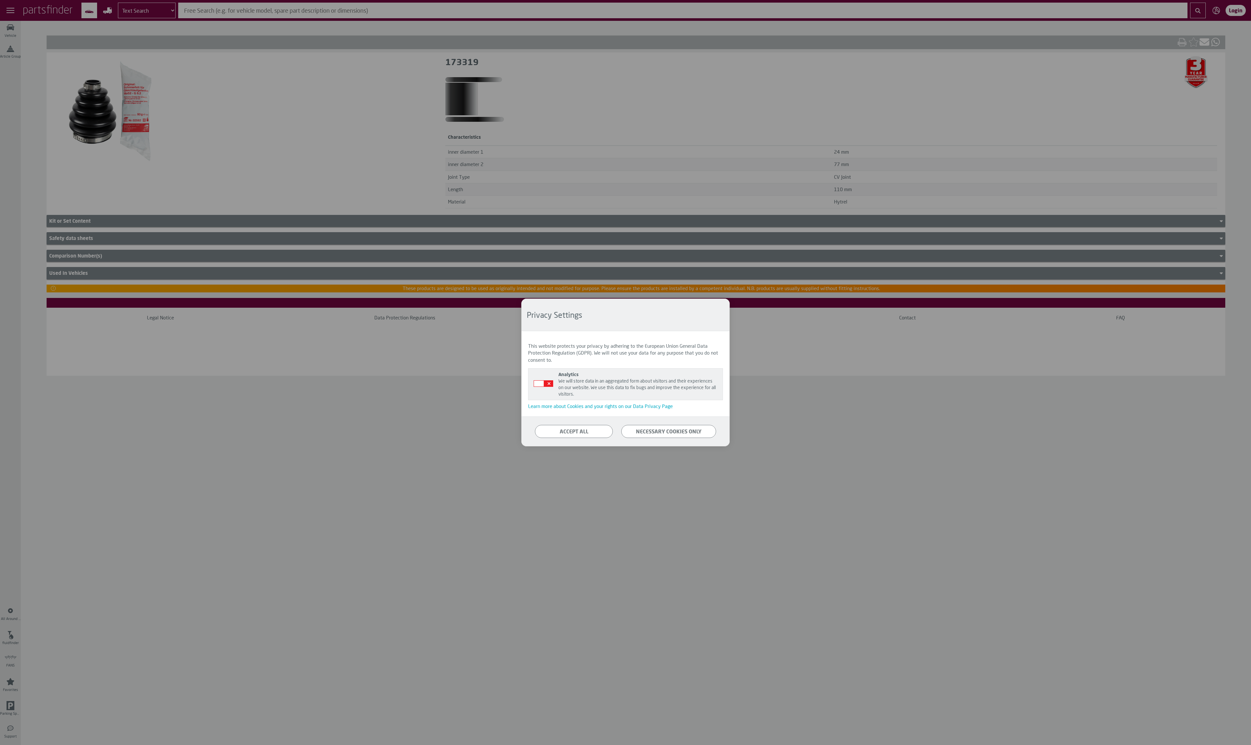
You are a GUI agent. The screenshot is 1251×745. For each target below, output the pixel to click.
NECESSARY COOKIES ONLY (668, 431)
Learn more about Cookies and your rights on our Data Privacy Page (600, 406)
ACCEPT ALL (574, 431)
